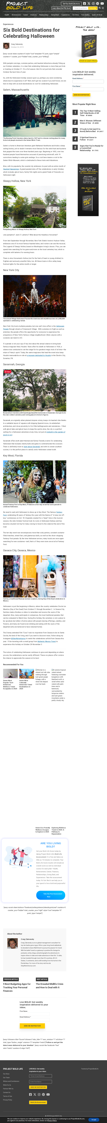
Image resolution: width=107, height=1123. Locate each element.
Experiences (66, 15)
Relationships (43, 15)
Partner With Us (8, 1089)
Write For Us (7, 1085)
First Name (23, 1011)
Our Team (6, 1077)
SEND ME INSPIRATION (81, 95)
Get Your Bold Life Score (71, 4)
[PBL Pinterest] (98, 4)
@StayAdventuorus (18, 639)
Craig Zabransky (27, 939)
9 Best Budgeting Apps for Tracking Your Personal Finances (17, 987)
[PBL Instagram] (94, 4)
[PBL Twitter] (89, 4)
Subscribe (92, 8)
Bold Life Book (97, 15)
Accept (94, 1120)
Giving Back (55, 15)
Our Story (75, 15)
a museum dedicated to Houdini (39, 355)
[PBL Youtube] (102, 4)
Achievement (16, 15)
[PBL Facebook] (31, 1095)
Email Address (25, 1017)
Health (7, 15)
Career (25, 15)
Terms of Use (7, 1096)
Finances (34, 15)
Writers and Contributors (11, 1081)
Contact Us (6, 1092)
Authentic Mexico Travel (47, 641)
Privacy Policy (7, 1100)
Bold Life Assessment (38, 1102)
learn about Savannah (32, 447)
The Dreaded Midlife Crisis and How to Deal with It (49, 986)
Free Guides (86, 15)
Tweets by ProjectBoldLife (89, 1069)
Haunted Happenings (11, 169)
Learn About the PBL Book (61, 8)
